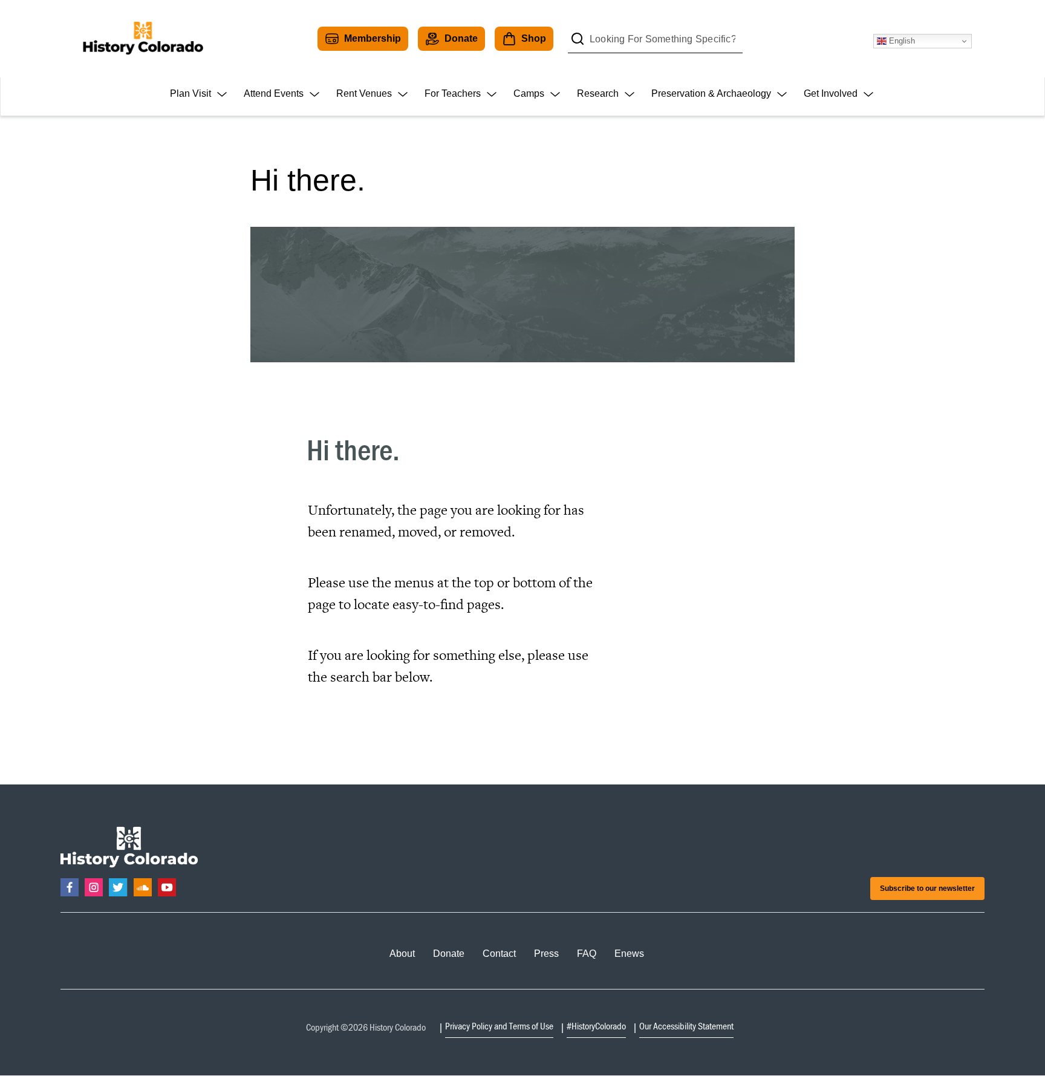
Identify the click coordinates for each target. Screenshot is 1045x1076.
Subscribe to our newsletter (927, 888)
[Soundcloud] (143, 887)
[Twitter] (118, 887)
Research (598, 93)
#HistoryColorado (596, 1026)
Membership (372, 38)
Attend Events (274, 93)
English (901, 40)
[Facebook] (69, 887)
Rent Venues (364, 93)
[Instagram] (94, 887)
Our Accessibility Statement (686, 1026)
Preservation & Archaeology (711, 93)
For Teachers (453, 93)
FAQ (586, 953)
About (402, 953)
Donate (461, 38)
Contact (499, 953)
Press (546, 953)
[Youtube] (167, 887)
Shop (533, 38)
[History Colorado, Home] (142, 39)
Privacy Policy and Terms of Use (499, 1026)
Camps (528, 93)
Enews (629, 953)
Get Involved (831, 93)
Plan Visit (190, 93)
